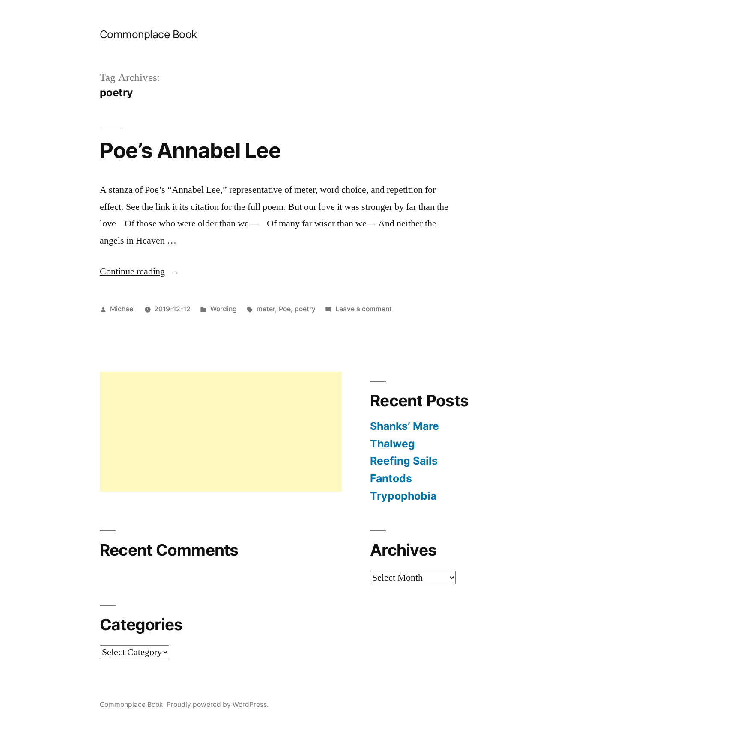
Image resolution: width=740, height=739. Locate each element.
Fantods (391, 478)
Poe (285, 309)
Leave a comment (363, 309)
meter (266, 309)
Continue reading (139, 271)
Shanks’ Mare (404, 426)
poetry (305, 309)
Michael (122, 309)
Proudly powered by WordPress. (218, 704)
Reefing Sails (404, 460)
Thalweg (392, 443)
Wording (223, 309)
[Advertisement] (221, 432)
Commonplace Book (148, 34)
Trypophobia (403, 495)
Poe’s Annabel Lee (190, 150)
